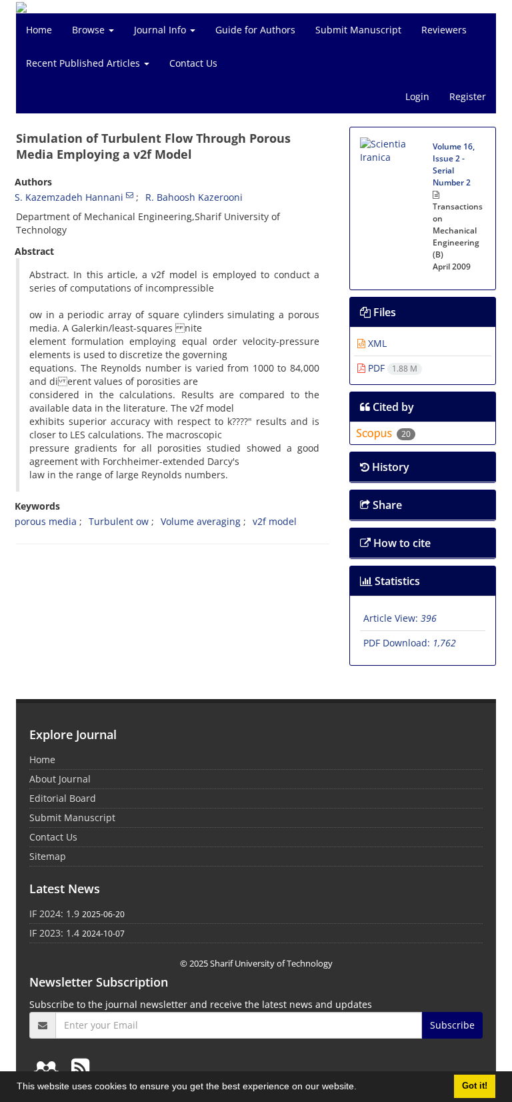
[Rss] (80, 1067)
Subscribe (452, 1025)
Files (383, 312)
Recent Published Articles (84, 63)
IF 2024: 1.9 (54, 913)
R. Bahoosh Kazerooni (194, 197)
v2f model (275, 521)
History (389, 467)
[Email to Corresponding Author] (129, 194)
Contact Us (193, 63)
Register (467, 96)
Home (39, 29)
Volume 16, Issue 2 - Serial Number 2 (454, 164)
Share (386, 505)
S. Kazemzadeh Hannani (69, 197)
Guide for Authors (255, 29)
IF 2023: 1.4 (54, 933)
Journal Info (161, 29)
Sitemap (47, 856)
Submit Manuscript (358, 29)
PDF (391, 368)
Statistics (396, 581)
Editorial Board (62, 798)
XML (376, 343)
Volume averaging (201, 521)
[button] (361, 1088)
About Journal (60, 778)
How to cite (401, 543)
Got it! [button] (474, 1086)
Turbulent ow (119, 521)
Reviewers (444, 29)
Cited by (392, 407)
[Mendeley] (48, 1067)
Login (417, 96)
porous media (46, 521)
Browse (89, 29)
